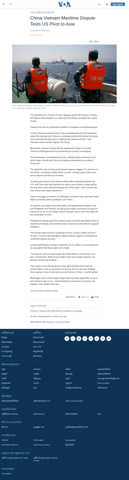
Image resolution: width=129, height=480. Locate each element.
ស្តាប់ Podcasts (39, 414)
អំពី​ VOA (5, 427)
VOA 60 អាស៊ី (6, 356)
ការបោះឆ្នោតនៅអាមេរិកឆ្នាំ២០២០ (108, 378)
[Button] (94, 41)
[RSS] (96, 338)
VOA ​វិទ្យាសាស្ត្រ (7, 351)
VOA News (45, 30)
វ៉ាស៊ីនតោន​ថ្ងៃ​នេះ (7, 342)
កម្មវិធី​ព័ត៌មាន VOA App (10, 414)
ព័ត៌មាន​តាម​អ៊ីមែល (72, 414)
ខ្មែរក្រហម (69, 383)
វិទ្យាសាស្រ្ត (69, 374)
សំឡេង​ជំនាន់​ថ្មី (38, 351)
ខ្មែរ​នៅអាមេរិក (6, 383)
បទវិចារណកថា (102, 388)
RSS (99, 414)
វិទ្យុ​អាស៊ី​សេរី (70, 445)
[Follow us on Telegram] (90, 338)
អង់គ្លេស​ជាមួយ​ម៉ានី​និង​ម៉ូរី (10, 401)
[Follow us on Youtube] (78, 338)
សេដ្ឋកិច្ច (36, 374)
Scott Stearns (35, 30)
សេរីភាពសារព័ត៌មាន (104, 374)
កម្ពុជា (3, 369)
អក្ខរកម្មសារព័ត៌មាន (104, 369)
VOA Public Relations (10, 445)
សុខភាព (36, 383)
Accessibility (70, 440)
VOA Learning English (74, 401)
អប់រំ (35, 388)
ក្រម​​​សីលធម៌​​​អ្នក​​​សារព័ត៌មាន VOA (77, 427)
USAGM (5, 440)
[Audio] (99, 4)
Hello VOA (37, 347)
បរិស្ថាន (68, 369)
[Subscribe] (108, 338)
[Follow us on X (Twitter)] (72, 338)
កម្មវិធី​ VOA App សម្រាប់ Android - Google (46, 459)
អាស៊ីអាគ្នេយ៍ (6, 388)
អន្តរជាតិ (4, 374)
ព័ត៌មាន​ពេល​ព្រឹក (38, 337)
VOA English (38, 440)
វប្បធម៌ (68, 378)
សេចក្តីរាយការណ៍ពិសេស (74, 388)
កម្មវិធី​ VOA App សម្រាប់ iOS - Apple (15, 458)
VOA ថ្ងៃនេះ (5, 347)
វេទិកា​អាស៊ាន (37, 356)
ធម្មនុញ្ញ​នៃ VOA (39, 427)
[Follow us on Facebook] (66, 338)
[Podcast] (102, 338)
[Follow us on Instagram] (84, 338)
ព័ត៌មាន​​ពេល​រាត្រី (38, 342)
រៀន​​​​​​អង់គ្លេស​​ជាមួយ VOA (42, 401)
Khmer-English (103, 383)
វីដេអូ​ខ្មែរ (4, 337)
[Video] (107, 4)
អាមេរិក (4, 378)
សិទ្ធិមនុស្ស (37, 378)
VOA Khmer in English (42, 12)
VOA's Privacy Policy (42, 445)
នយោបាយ (37, 369)
